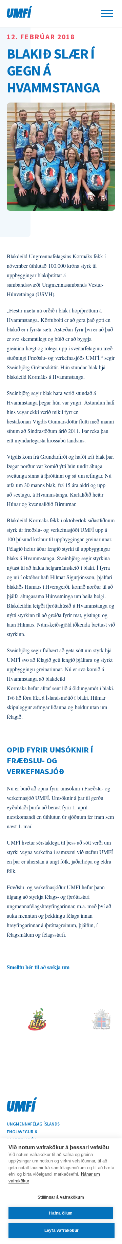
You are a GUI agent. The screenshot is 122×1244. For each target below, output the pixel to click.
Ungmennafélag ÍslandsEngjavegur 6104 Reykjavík (33, 1131)
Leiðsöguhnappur (107, 13)
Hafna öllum (61, 1213)
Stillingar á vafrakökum (61, 1197)
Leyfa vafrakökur (61, 1230)
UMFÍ (20, 12)
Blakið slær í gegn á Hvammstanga (53, 70)
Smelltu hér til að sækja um (38, 967)
